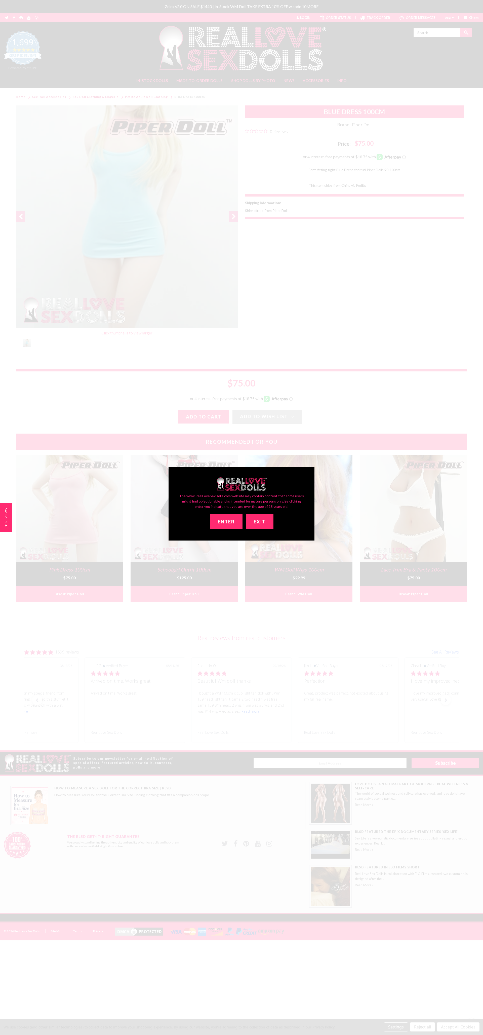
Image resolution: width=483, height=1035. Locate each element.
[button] (6, 517)
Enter (226, 521)
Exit (260, 521)
